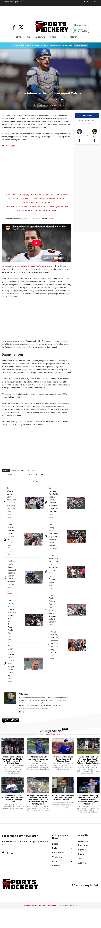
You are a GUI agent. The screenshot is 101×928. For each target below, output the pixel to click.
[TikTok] (7, 852)
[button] (83, 37)
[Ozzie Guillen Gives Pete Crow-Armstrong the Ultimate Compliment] (63, 785)
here (51, 219)
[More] (61, 99)
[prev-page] (46, 819)
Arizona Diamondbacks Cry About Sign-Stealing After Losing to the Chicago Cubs (13, 760)
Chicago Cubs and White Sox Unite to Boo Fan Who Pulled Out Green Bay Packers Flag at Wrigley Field (38, 800)
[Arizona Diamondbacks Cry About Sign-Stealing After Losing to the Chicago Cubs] (12, 746)
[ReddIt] (50, 99)
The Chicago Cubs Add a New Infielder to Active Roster (38, 759)
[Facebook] (84, 1)
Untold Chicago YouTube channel (36, 266)
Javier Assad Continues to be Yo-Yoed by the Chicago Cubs (63, 759)
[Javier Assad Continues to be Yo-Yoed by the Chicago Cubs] (63, 746)
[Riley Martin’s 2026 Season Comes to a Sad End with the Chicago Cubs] (12, 785)
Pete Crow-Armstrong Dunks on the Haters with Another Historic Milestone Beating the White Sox (88, 800)
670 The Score (10, 146)
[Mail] (20, 711)
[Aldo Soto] (35, 105)
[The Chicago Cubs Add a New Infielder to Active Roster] (38, 746)
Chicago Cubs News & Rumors (50, 87)
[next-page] (53, 819)
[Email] (56, 99)
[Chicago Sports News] (51, 26)
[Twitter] (91, 1)
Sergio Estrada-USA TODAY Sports (24, 470)
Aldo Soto (43, 106)
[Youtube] (94, 1)
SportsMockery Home (68, 905)
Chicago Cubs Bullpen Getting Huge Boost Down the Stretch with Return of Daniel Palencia (88, 760)
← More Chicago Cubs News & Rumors (40, 905)
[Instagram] (87, 1)
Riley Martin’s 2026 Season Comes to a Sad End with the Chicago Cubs (12, 799)
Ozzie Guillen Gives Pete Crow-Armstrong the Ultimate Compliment (63, 798)
